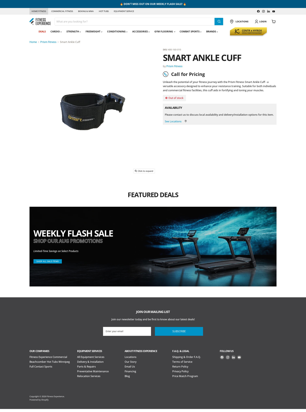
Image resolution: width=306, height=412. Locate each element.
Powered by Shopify (39, 399)
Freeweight (93, 31)
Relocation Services (88, 376)
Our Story (130, 362)
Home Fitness (39, 11)
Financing (130, 371)
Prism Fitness (48, 42)
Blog (127, 376)
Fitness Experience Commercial (48, 357)
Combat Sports (190, 31)
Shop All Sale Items (47, 261)
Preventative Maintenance (93, 371)
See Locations (173, 121)
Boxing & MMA (86, 11)
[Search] (219, 21)
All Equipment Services (90, 357)
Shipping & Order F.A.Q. (186, 357)
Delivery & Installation (90, 362)
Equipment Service (124, 11)
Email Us (130, 366)
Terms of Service (182, 362)
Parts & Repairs (86, 366)
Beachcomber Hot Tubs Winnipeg (49, 362)
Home (33, 42)
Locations (130, 357)
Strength (73, 31)
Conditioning (116, 31)
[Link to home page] (40, 21)
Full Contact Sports (40, 366)
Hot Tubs (104, 11)
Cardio (55, 31)
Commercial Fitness (62, 11)
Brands (211, 31)
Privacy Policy (180, 371)
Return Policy (180, 366)
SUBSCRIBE (179, 331)
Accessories (140, 31)
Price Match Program (185, 376)
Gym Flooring (164, 31)
